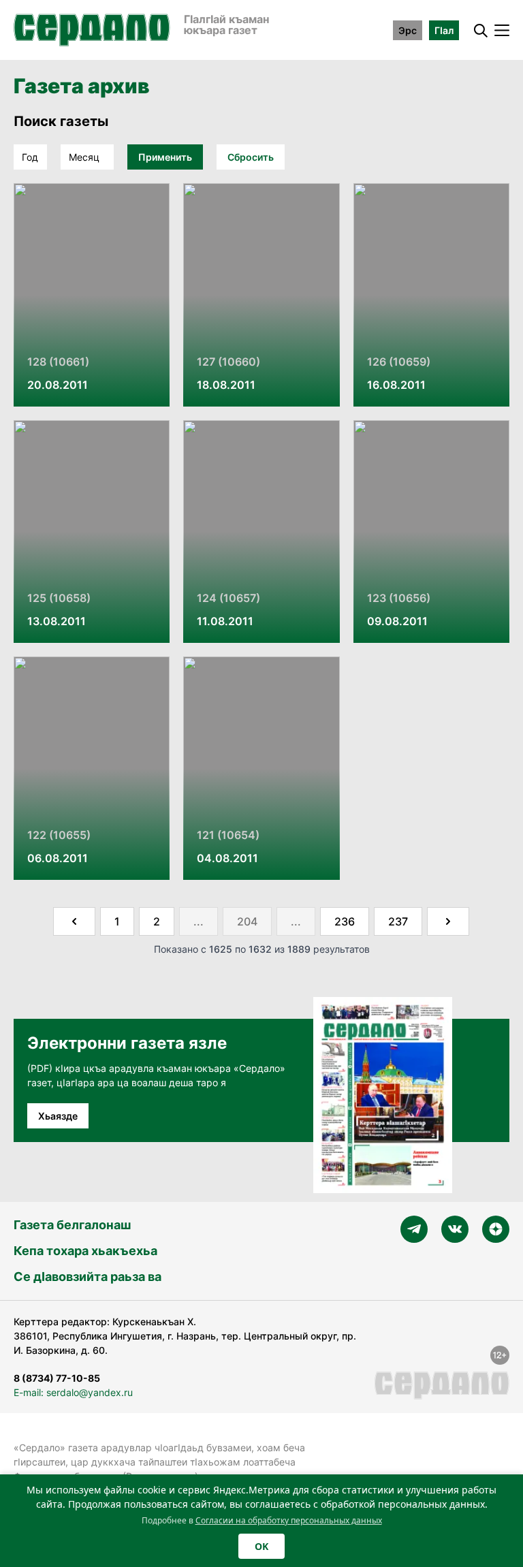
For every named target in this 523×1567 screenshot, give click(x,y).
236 (344, 921)
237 (398, 921)
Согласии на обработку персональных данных (288, 1520)
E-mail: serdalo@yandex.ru (73, 1392)
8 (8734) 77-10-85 (57, 1378)
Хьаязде (58, 1116)
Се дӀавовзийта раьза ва (87, 1276)
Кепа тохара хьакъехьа (85, 1251)
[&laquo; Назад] (74, 921)
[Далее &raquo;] (448, 921)
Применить (165, 157)
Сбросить (250, 157)
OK (261, 1546)
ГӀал (444, 30)
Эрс (407, 30)
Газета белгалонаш (72, 1225)
